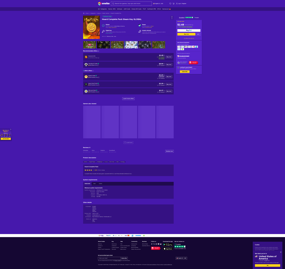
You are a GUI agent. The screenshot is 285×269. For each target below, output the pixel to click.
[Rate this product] (90, 170)
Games (99, 13)
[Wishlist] (170, 3)
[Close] (280, 252)
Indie (117, 161)
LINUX (100, 183)
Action (85, 161)
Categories (93, 13)
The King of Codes (92, 63)
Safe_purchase (92, 90)
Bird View (111, 161)
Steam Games (105, 13)
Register (184, 3)
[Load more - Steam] (139, 25)
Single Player (92, 161)
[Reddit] (161, 244)
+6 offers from (189, 38)
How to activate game (125, 245)
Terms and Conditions (151, 264)
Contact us (100, 245)
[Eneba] (103, 3)
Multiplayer (100, 161)
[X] (154, 244)
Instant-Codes (91, 75)
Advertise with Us (146, 245)
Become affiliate (134, 247)
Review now (169, 151)
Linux (93, 221)
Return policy (123, 249)
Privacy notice (118, 260)
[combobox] (131, 4)
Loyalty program (115, 247)
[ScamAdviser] (183, 56)
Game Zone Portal (92, 83)
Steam (152, 26)
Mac (93, 220)
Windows (94, 219)
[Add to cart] (198, 34)
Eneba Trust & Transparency (104, 249)
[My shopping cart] (173, 3)
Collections (114, 245)
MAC (94, 183)
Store (87, 13)
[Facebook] (152, 244)
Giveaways (133, 245)
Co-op (106, 161)
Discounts (114, 249)
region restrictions (112, 27)
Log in (179, 3)
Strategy (122, 161)
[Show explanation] (97, 65)
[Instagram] (156, 244)
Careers (99, 247)
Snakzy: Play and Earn (136, 249)
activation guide (148, 27)
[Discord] (158, 244)
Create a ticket (123, 247)
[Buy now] (188, 30)
